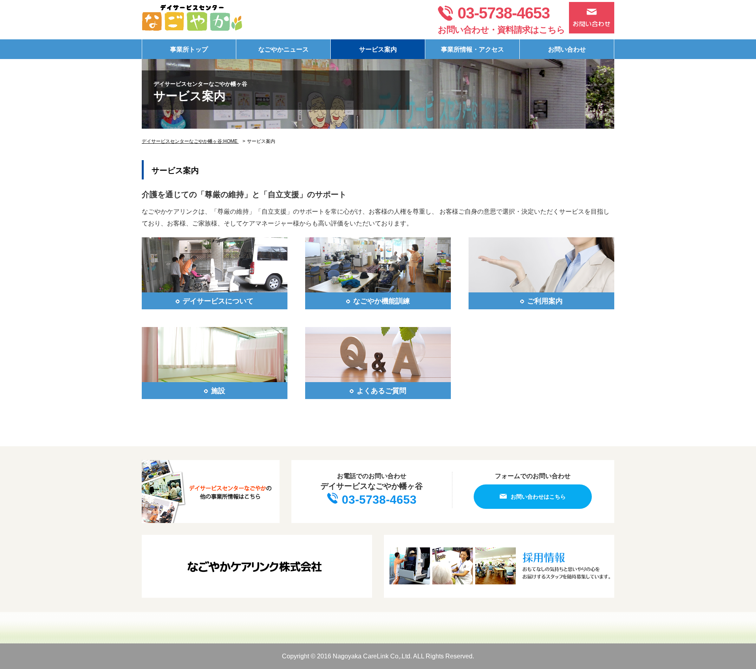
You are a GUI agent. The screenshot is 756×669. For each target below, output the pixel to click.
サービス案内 (378, 49)
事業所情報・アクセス (472, 49)
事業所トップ (189, 49)
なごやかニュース (283, 49)
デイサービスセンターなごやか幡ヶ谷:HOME (190, 141)
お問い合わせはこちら (538, 496)
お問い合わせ (567, 49)
